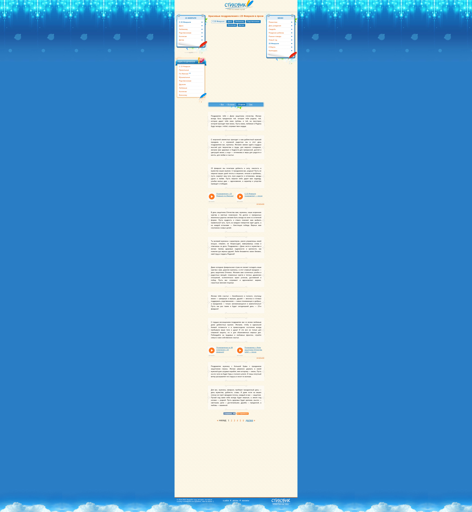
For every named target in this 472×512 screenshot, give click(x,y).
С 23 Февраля (184, 66)
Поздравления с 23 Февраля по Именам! (225, 195)
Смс (250, 104)
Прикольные (184, 70)
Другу (230, 21)
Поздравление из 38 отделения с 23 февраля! (224, 350)
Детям (241, 25)
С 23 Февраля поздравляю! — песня (253, 195)
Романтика (273, 22)
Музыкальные (184, 77)
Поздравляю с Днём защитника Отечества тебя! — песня (253, 350)
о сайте (226, 500)
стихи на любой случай (236, 9)
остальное (260, 204)
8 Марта (272, 47)
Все (222, 104)
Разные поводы (275, 36)
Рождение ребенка (276, 33)
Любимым (183, 88)
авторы (235, 500)
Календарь (273, 51)
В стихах (231, 104)
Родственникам (253, 21)
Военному (183, 95)
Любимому (239, 21)
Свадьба (272, 29)
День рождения (275, 26)
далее (249, 420)
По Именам (185, 73)
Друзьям (182, 84)
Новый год (273, 40)
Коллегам (232, 25)
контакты (245, 500)
